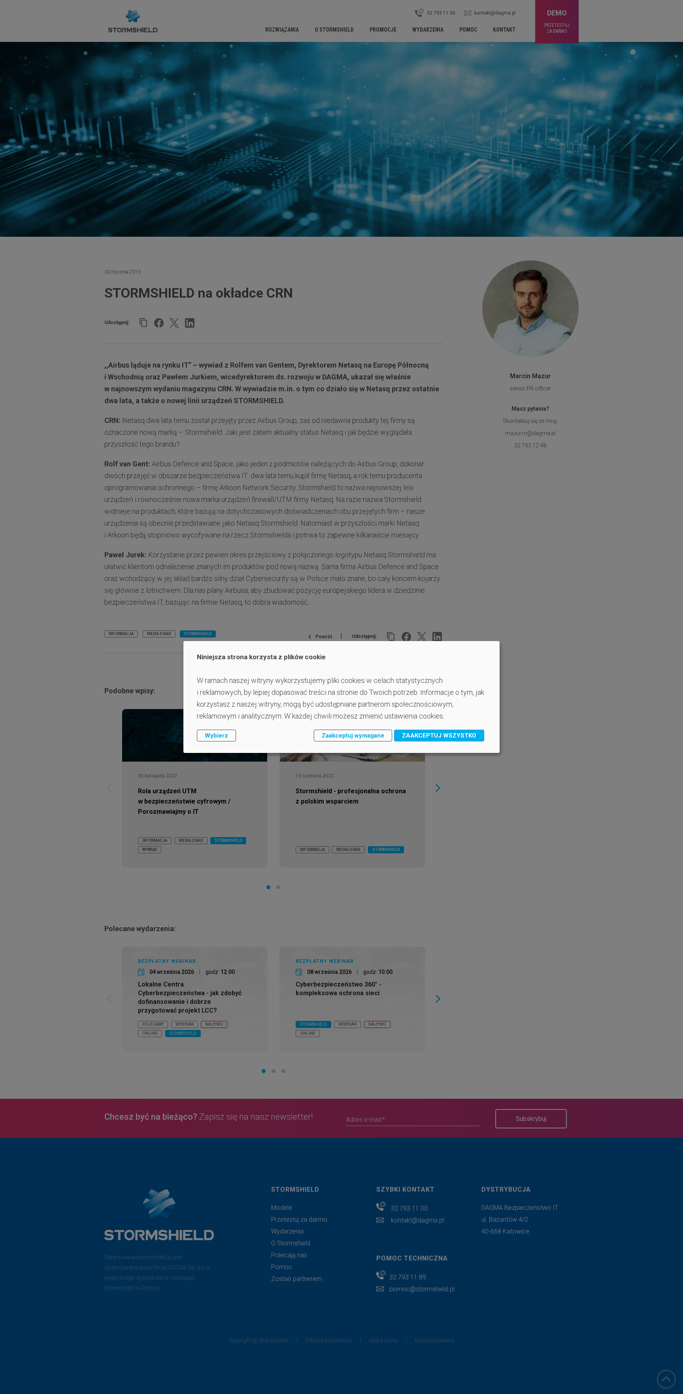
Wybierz (216, 735)
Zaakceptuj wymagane (353, 735)
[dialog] (341, 697)
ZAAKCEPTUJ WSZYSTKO (439, 735)
